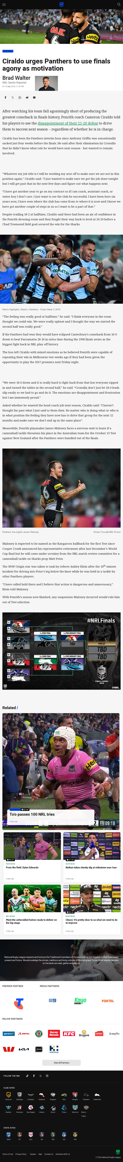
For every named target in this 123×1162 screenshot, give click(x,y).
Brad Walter (16, 77)
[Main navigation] (4, 4)
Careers (33, 1154)
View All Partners (61, 1062)
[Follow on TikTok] (27, 1075)
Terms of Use (7, 1154)
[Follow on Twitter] (40, 1075)
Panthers (7, 51)
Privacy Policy (20, 1154)
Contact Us (48, 1154)
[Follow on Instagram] (47, 1075)
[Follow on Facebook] (34, 1075)
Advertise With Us (63, 1154)
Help (40, 1154)
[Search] (119, 4)
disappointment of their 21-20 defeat (68, 123)
